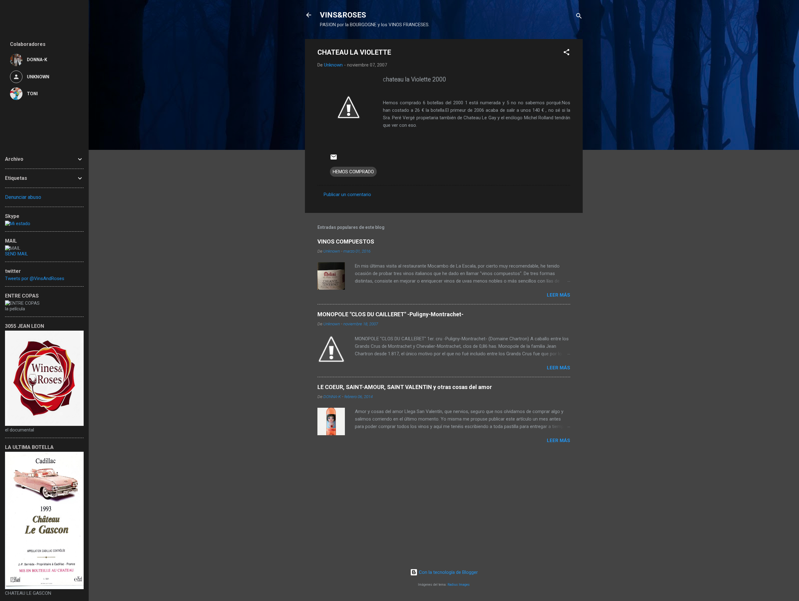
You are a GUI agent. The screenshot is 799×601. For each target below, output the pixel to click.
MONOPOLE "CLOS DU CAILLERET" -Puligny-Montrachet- (390, 314)
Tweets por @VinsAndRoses (34, 278)
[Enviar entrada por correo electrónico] (333, 159)
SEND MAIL (16, 254)
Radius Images (459, 585)
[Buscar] (579, 17)
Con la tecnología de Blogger (448, 572)
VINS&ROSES (343, 15)
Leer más (558, 295)
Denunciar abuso (23, 197)
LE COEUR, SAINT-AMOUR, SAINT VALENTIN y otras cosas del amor (404, 387)
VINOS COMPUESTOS (345, 241)
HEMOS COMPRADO (353, 172)
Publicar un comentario (347, 194)
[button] (566, 53)
